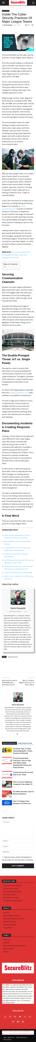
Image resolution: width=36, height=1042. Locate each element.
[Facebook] (4, 30)
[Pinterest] (13, 30)
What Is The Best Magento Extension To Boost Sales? (26, 683)
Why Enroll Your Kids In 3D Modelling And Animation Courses (9, 683)
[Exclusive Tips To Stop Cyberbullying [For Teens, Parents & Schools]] (7, 750)
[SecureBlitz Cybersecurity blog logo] (18, 968)
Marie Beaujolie (8, 25)
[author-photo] (18, 702)
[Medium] (20, 1017)
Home (3, 8)
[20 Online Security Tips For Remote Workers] (7, 793)
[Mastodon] (23, 1022)
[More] (29, 668)
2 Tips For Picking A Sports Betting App (18, 573)
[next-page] (6, 811)
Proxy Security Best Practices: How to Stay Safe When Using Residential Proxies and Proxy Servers (22, 762)
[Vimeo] (13, 1022)
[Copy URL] (27, 30)
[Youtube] (18, 1022)
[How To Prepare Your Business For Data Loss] (7, 802)
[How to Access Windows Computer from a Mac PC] (7, 784)
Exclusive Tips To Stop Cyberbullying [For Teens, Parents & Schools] (22, 751)
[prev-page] (3, 811)
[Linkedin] (22, 30)
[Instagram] (10, 1017)
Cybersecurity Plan (13, 657)
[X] (9, 30)
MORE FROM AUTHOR (25, 743)
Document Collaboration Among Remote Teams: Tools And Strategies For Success (16, 255)
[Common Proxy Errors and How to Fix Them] (7, 774)
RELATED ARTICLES (9, 743)
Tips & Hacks (10, 8)
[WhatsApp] (18, 30)
